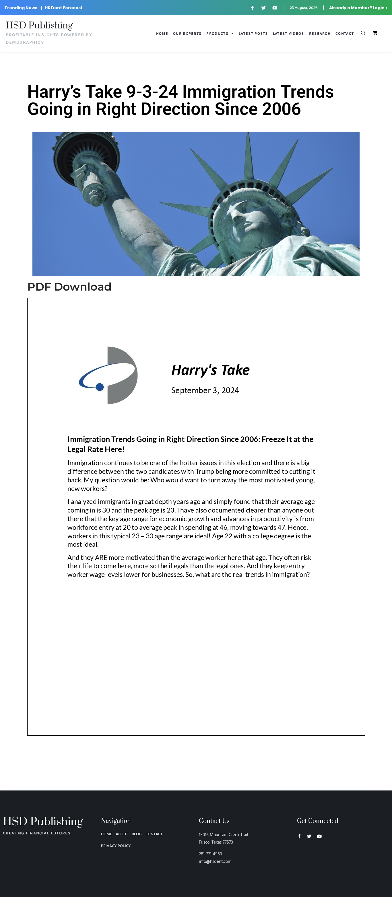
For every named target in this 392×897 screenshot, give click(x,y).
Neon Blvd (299, 851)
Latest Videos (288, 33)
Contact (344, 33)
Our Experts (187, 33)
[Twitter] (263, 7)
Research (320, 33)
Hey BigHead (308, 867)
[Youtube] (274, 7)
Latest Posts (253, 33)
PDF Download (69, 286)
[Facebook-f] (252, 7)
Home (162, 33)
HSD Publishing (39, 26)
